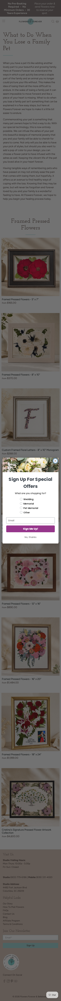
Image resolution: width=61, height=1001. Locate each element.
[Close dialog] (55, 461)
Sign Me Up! (30, 529)
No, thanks (30, 537)
